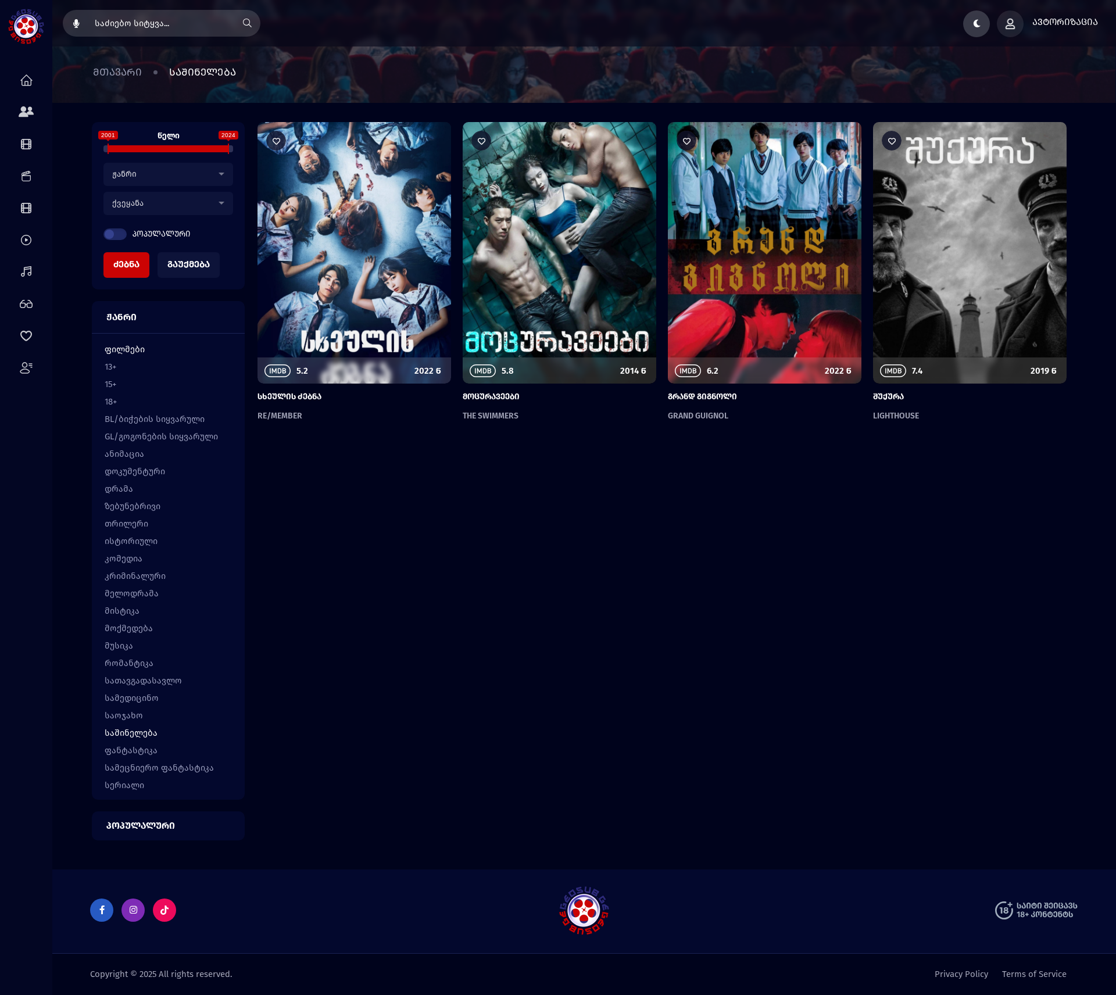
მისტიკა (122, 611)
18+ (111, 401)
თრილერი (126, 523)
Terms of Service (1034, 974)
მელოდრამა (132, 593)
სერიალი (124, 785)
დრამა (119, 489)
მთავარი (117, 72)
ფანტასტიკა (131, 750)
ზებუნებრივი (132, 506)
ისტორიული (131, 541)
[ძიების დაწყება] (247, 23)
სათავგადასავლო (143, 680)
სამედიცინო (132, 698)
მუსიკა (119, 645)
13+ (110, 367)
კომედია (123, 558)
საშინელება (131, 733)
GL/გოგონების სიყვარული (161, 436)
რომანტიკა (129, 663)
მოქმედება (129, 628)
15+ (110, 384)
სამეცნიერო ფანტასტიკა (159, 768)
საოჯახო (124, 715)
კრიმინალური (135, 576)
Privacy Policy (961, 974)
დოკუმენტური (135, 471)
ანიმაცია (124, 454)
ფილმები (125, 349)
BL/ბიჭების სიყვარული (155, 419)
